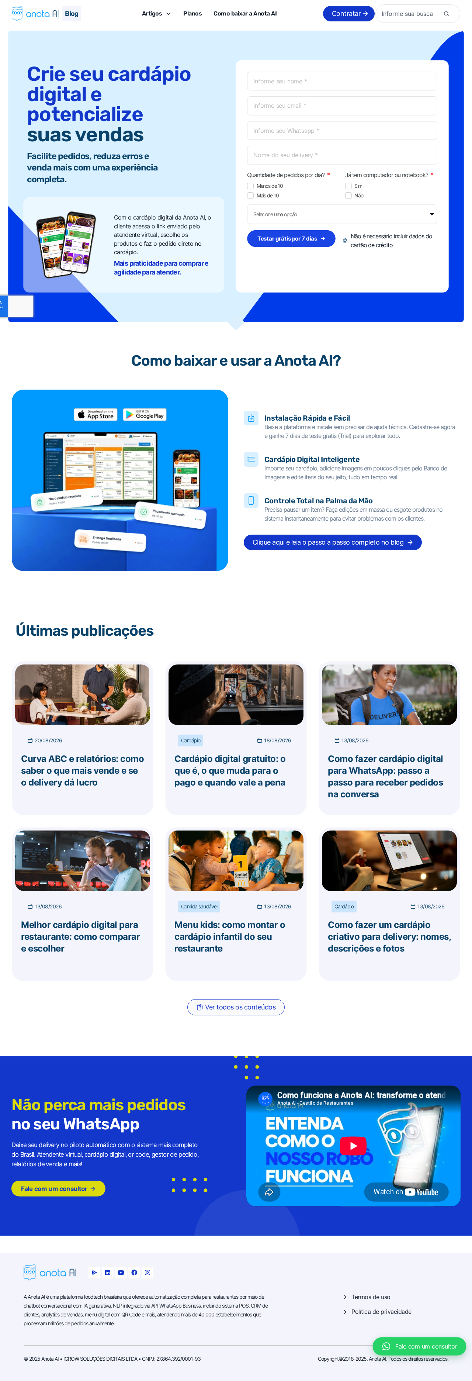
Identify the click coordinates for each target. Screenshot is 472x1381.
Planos (192, 13)
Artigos (152, 13)
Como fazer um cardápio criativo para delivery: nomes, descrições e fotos (389, 936)
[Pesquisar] (446, 13)
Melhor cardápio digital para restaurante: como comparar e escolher (80, 936)
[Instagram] (147, 1272)
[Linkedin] (108, 1272)
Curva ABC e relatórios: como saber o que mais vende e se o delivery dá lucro (82, 770)
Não (358, 195)
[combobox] (410, 14)
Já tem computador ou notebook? (387, 175)
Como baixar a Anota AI (245, 13)
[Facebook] (134, 1272)
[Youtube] (121, 1272)
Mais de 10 (268, 195)
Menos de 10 (270, 186)
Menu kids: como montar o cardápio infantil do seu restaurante (229, 936)
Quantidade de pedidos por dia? (286, 175)
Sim (358, 186)
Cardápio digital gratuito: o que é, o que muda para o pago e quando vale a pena (229, 770)
